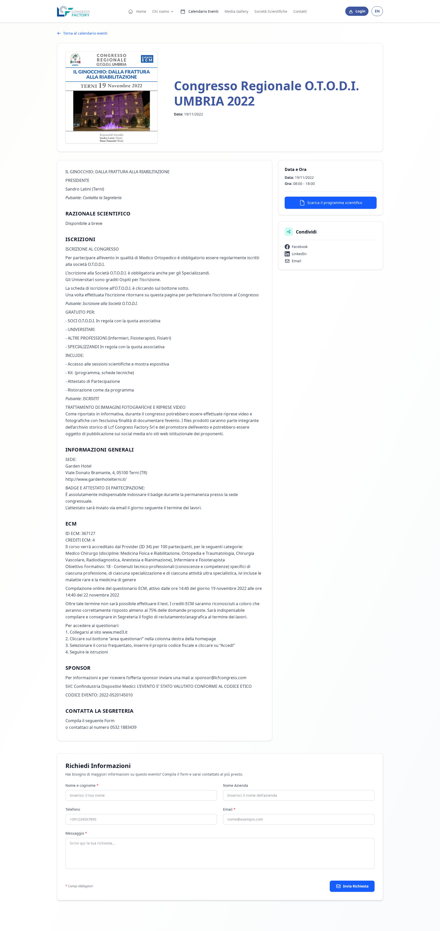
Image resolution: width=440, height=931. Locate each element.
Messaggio (76, 833)
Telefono (72, 809)
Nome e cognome (82, 785)
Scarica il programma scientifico (334, 202)
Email (296, 260)
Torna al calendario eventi (85, 33)
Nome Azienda (235, 785)
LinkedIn (299, 253)
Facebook (300, 246)
